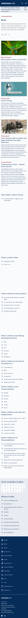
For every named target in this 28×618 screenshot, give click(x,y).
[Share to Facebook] (6, 34)
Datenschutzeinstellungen (7, 605)
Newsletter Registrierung (7, 612)
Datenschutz (4, 603)
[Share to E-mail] (2, 34)
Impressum (4, 601)
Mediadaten (4, 609)
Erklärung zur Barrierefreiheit (8, 607)
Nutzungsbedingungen (6, 610)
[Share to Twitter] (9, 34)
